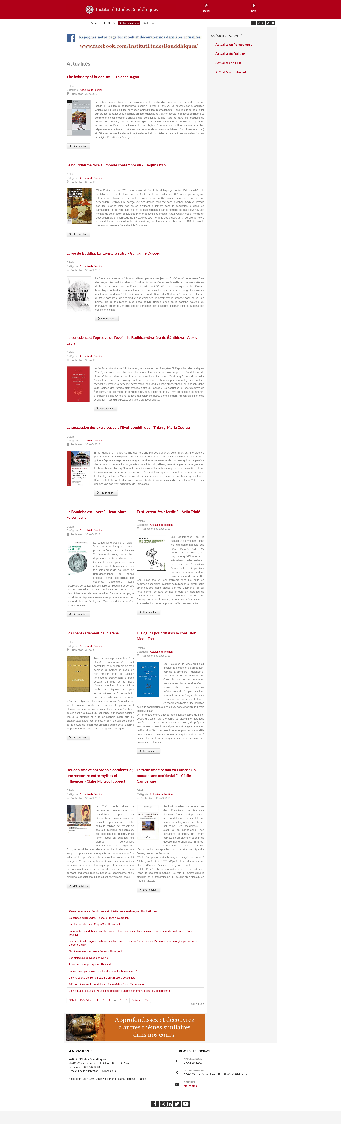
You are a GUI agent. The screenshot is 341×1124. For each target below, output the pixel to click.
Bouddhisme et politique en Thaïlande (90, 964)
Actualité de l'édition (91, 90)
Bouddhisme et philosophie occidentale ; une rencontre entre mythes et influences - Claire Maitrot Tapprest (100, 775)
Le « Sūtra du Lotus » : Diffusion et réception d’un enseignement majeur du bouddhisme (119, 990)
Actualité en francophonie (233, 44)
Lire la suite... (80, 146)
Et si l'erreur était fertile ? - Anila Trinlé (168, 512)
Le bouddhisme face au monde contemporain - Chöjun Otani (117, 165)
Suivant (136, 1000)
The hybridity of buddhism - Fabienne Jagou (103, 77)
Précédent (86, 1000)
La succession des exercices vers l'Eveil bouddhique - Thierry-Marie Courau (128, 427)
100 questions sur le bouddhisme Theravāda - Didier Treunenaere (107, 984)
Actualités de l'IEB (228, 63)
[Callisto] (121, 9)
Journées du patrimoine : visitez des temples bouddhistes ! (103, 971)
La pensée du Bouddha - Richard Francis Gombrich (99, 918)
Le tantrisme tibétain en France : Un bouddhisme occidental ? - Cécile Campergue (166, 775)
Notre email (191, 1085)
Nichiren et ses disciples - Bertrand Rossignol (95, 951)
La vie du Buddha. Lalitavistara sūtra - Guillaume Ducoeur (114, 253)
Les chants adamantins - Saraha (93, 633)
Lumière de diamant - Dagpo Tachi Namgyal (94, 924)
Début (72, 1000)
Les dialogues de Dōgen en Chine (88, 958)
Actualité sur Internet (230, 72)
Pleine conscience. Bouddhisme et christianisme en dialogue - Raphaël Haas (113, 911)
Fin (146, 1000)
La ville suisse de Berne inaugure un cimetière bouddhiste (102, 977)
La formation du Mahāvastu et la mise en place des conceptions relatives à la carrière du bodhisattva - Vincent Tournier (132, 933)
